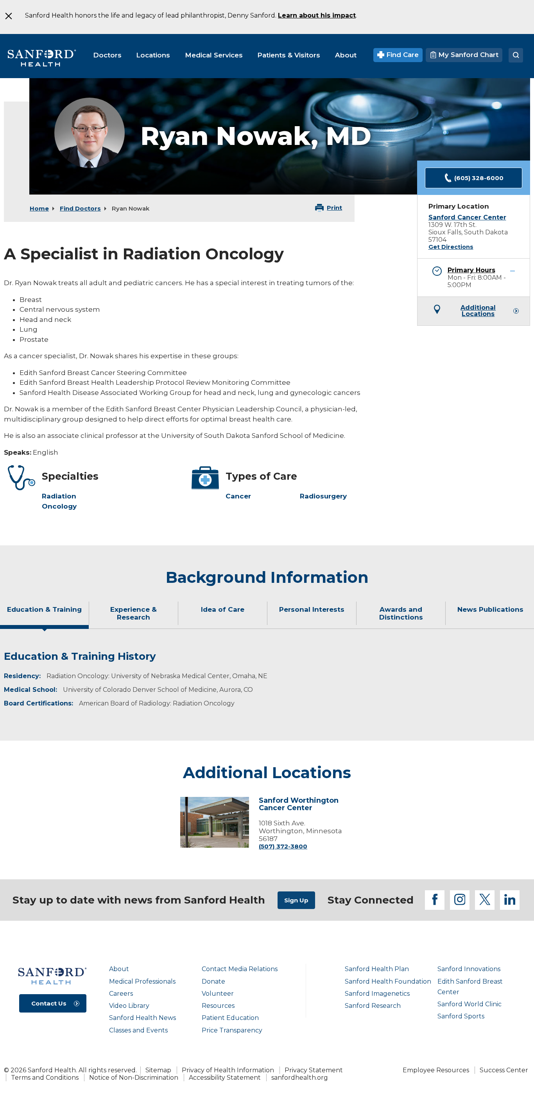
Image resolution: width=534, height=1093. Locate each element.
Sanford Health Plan (377, 969)
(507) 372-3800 (283, 846)
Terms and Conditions (45, 1077)
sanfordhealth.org (299, 1077)
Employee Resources (436, 1070)
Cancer (238, 496)
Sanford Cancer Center (467, 217)
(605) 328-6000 (479, 178)
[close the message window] (8, 16)
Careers (121, 993)
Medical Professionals (142, 981)
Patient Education (230, 1018)
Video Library (129, 1005)
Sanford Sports (460, 1016)
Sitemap (158, 1070)
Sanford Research (373, 1005)
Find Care (401, 55)
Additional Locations (478, 311)
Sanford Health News (142, 1018)
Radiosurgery (323, 496)
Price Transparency (232, 1030)
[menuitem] (107, 55)
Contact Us (48, 1003)
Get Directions (450, 246)
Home (39, 208)
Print (334, 207)
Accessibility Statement (225, 1077)
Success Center (504, 1070)
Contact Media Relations (240, 969)
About (119, 969)
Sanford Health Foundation (388, 981)
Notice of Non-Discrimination (133, 1077)
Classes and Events (138, 1030)
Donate (213, 981)
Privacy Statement (314, 1070)
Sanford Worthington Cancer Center (299, 805)
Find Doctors (80, 208)
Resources (218, 1005)
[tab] (44, 616)
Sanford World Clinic (469, 1004)
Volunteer (218, 993)
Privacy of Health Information (228, 1070)
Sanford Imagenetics (377, 993)
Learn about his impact (317, 15)
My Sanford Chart (467, 55)
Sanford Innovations (468, 969)
